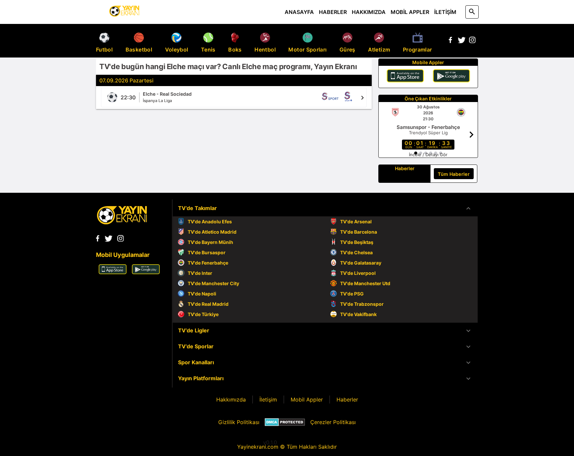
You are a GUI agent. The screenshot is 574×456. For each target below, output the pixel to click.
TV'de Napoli (202, 293)
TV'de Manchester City (213, 283)
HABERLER (333, 12)
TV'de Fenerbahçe (208, 263)
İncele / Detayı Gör (428, 154)
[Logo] (122, 222)
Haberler (347, 399)
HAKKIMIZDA (369, 12)
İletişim (268, 399)
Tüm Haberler (454, 174)
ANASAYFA (299, 12)
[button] (325, 208)
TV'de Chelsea (356, 252)
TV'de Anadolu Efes (210, 221)
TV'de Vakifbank (358, 314)
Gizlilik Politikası (238, 422)
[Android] (451, 76)
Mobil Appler (307, 399)
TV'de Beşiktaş (356, 242)
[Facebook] (450, 41)
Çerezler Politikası (333, 422)
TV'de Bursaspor (207, 252)
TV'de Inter (200, 273)
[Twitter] (461, 41)
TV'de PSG (352, 293)
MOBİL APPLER (410, 12)
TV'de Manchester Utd (365, 283)
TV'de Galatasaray (360, 263)
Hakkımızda (231, 399)
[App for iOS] (112, 272)
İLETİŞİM (445, 12)
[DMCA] (285, 422)
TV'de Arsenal (356, 221)
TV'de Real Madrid (208, 304)
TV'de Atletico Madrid (212, 232)
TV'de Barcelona (358, 232)
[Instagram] (472, 41)
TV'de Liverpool (358, 273)
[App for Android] (145, 272)
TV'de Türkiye (203, 314)
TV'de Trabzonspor (362, 304)
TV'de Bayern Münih (210, 242)
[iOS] (405, 76)
